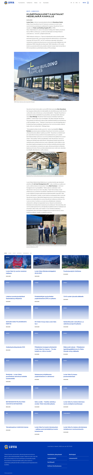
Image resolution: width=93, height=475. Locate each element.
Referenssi (19, 253)
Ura (40, 2)
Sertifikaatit (50, 462)
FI (71, 2)
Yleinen (9, 253)
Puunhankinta (21, 2)
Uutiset (14, 253)
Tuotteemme (29, 2)
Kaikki (5, 253)
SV (79, 2)
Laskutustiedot (51, 458)
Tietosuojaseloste (8, 473)
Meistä (35, 2)
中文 (77, 2)
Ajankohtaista (35, 11)
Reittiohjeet (72, 454)
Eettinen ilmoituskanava (54, 466)
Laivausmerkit (73, 458)
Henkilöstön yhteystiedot (54, 454)
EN (73, 2)
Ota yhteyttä (45, 2)
